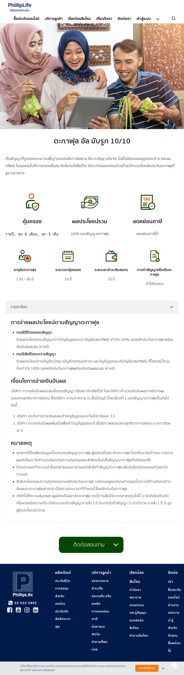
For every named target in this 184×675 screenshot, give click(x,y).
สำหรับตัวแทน (173, 632)
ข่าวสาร (173, 605)
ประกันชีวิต (62, 581)
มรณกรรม (137, 605)
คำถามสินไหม (139, 635)
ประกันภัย (61, 611)
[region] (92, 615)
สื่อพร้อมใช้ (174, 647)
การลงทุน (61, 588)
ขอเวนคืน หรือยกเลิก (101, 600)
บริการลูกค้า (54, 19)
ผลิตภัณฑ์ (63, 573)
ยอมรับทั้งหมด (147, 668)
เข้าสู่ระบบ (144, 19)
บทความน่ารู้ (174, 616)
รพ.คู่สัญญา (138, 612)
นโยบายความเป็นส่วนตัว (43, 670)
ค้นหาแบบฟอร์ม (98, 630)
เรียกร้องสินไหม (79, 19)
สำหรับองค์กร (60, 600)
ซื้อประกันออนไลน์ (26, 19)
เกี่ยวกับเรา (104, 19)
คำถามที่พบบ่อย (99, 646)
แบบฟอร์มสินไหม (137, 624)
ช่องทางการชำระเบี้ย (100, 585)
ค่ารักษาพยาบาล (135, 594)
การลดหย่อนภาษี (100, 615)
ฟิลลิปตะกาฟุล (63, 623)
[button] (92, 307)
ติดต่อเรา (124, 19)
